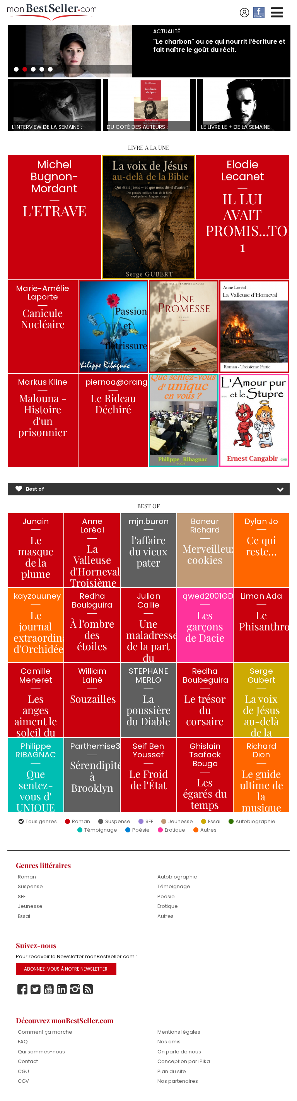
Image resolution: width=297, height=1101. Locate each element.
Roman (81, 821)
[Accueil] (51, 12)
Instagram (75, 989)
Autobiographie (255, 821)
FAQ (23, 1041)
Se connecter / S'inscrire (244, 13)
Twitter (35, 989)
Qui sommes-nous (41, 1051)
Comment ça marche (45, 1032)
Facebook (22, 989)
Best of (35, 489)
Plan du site (171, 1071)
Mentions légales (178, 1032)
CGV (23, 1081)
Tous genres (41, 821)
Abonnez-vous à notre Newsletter (66, 969)
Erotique (175, 830)
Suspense (117, 821)
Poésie (141, 830)
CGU (23, 1071)
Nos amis (169, 1041)
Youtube (49, 989)
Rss (88, 989)
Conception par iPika (183, 1061)
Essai (214, 821)
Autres (208, 830)
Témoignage (100, 830)
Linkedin (62, 989)
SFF (149, 821)
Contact (28, 1061)
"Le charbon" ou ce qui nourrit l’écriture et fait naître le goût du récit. (219, 46)
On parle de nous (179, 1051)
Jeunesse (180, 821)
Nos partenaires (177, 1081)
